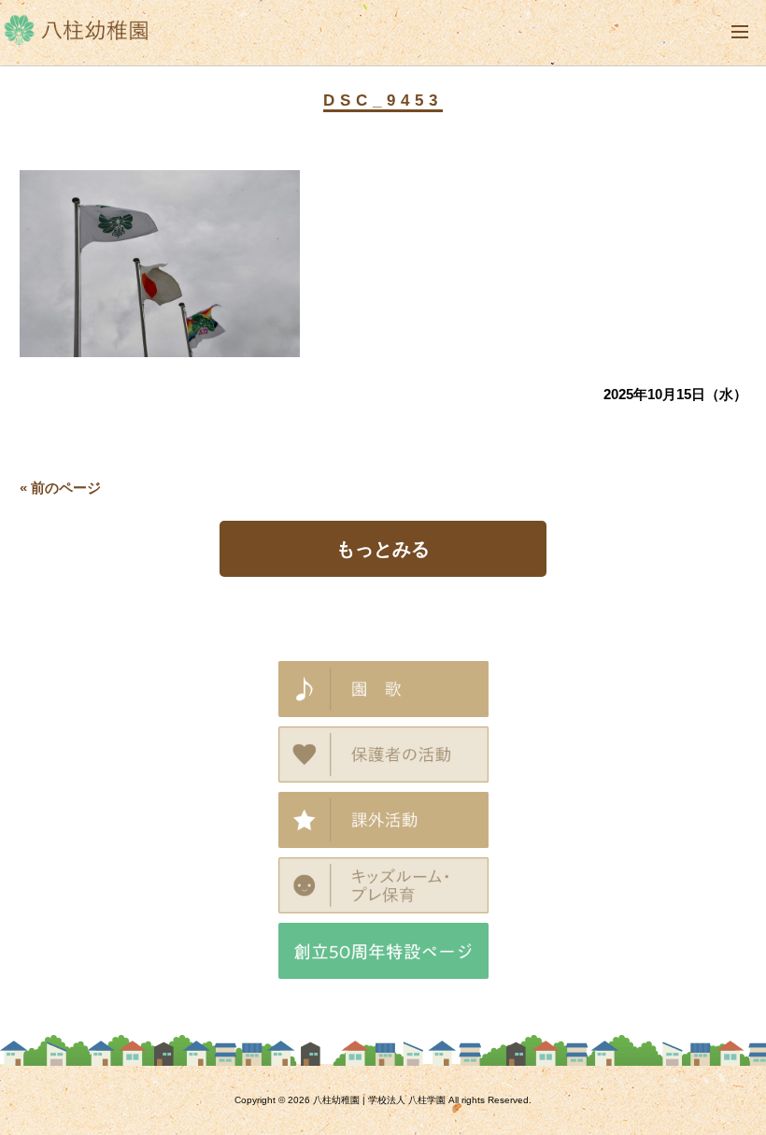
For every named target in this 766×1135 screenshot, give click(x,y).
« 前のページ (60, 488)
